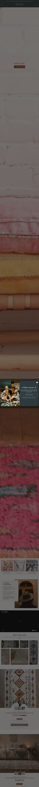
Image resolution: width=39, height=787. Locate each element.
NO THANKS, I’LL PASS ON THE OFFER (29, 397)
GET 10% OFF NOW (29, 394)
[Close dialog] (37, 382)
